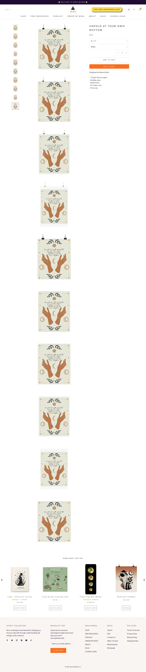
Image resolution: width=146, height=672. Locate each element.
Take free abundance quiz (106, 9)
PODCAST (58, 16)
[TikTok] (31, 640)
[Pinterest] (21, 640)
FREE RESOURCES (40, 16)
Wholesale (111, 648)
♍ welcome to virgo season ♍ (73, 2)
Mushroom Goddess (126, 597)
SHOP (23, 16)
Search (109, 630)
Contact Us (111, 637)
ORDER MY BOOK (76, 16)
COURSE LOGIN (117, 16)
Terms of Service (133, 630)
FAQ (108, 634)
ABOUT (92, 16)
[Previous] (2, 580)
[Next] (144, 580)
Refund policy (112, 644)
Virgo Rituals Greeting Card (55, 597)
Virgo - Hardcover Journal (19, 597)
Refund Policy (132, 637)
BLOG (103, 16)
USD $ (7, 9)
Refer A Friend (112, 641)
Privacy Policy (132, 634)
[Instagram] (17, 640)
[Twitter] (12, 640)
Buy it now (109, 67)
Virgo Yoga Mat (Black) (91, 597)
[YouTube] (26, 640)
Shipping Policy (132, 641)
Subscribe (58, 650)
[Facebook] (7, 640)
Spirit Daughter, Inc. (75, 667)
